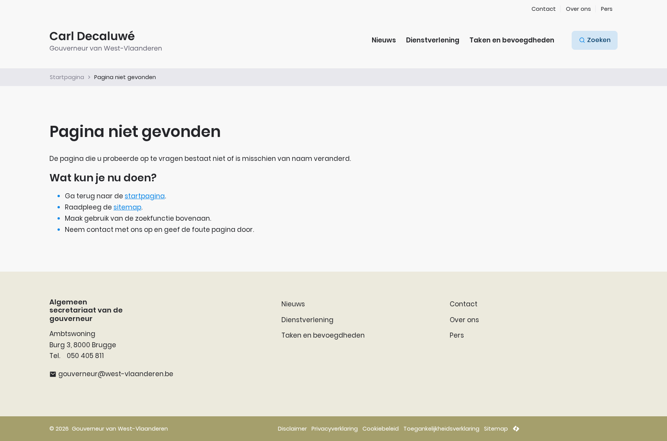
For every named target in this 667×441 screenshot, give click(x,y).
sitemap (127, 207)
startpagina (145, 196)
